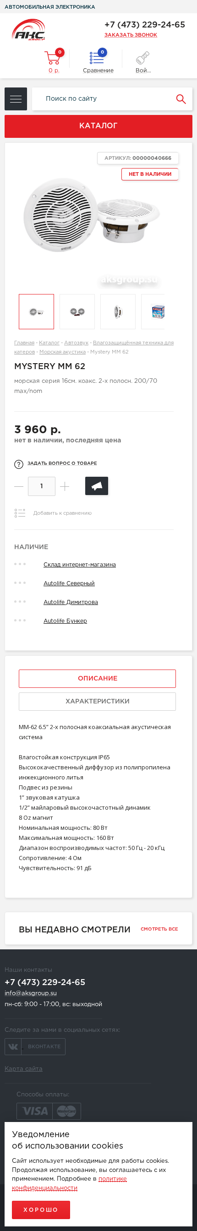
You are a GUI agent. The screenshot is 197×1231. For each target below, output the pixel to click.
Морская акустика (62, 352)
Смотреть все (159, 929)
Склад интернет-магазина (80, 564)
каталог (98, 126)
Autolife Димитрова (71, 602)
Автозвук (76, 343)
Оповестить (96, 486)
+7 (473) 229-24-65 (144, 25)
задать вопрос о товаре (62, 464)
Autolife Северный (69, 583)
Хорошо (41, 1210)
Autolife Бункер (65, 621)
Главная (24, 343)
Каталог (49, 343)
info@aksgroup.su (31, 993)
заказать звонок (130, 35)
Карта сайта (24, 1069)
